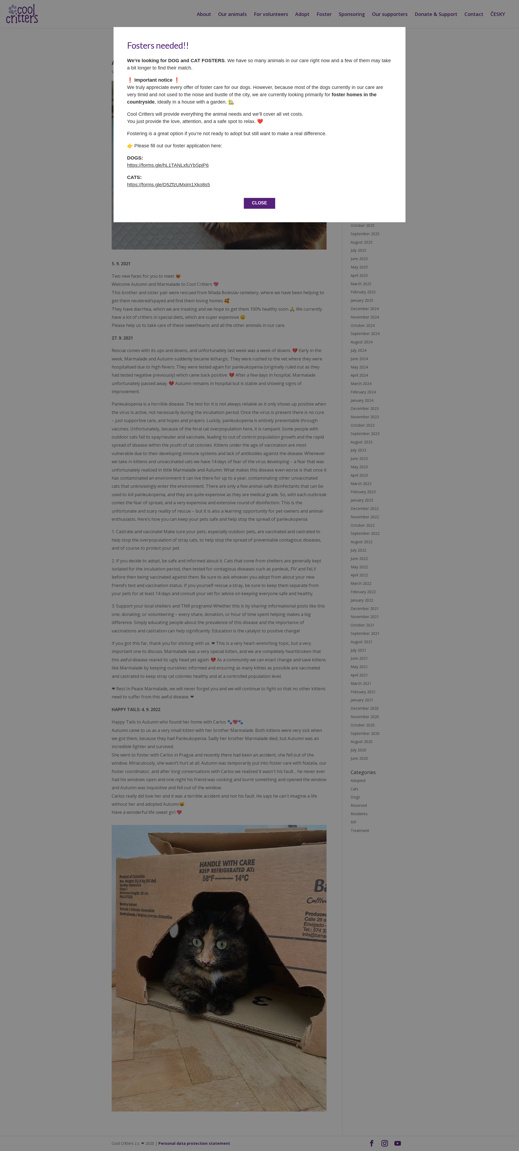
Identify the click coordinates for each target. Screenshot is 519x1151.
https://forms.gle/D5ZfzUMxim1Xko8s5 (168, 184)
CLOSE (259, 203)
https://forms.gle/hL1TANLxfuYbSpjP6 (168, 165)
